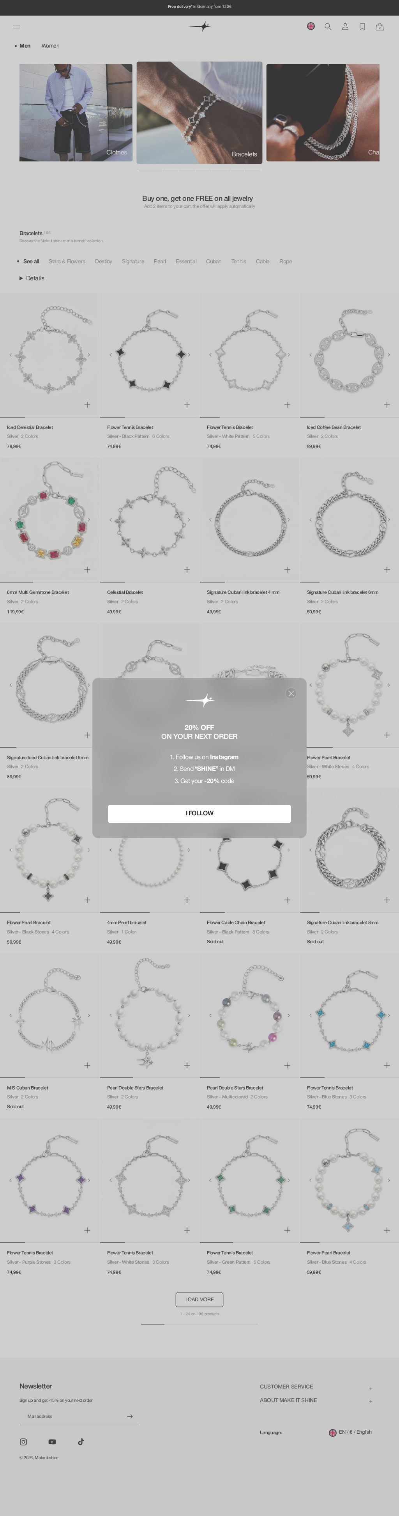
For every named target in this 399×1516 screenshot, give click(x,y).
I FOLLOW (199, 813)
